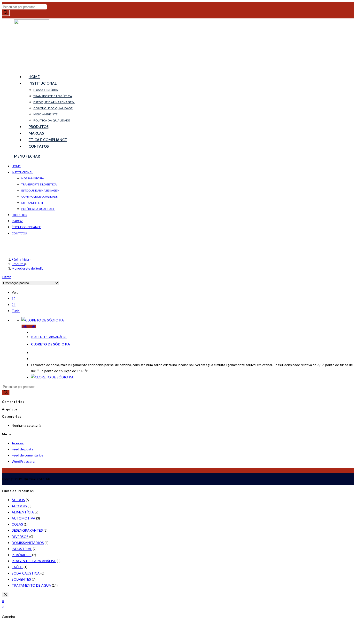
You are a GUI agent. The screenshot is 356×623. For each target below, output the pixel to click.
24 (13, 305)
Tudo (16, 311)
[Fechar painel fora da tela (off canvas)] (5, 594)
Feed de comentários (27, 455)
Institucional (22, 172)
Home (16, 166)
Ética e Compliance (26, 227)
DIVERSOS (20, 537)
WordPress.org (23, 461)
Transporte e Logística (39, 184)
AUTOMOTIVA (23, 518)
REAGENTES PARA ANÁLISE (49, 337)
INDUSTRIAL (22, 549)
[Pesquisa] (6, 13)
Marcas (17, 221)
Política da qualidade (38, 209)
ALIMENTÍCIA (23, 512)
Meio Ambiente (32, 203)
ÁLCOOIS (19, 506)
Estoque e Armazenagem (40, 190)
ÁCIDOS (18, 500)
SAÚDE (17, 567)
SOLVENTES (21, 579)
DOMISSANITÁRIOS (28, 543)
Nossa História (32, 178)
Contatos (19, 233)
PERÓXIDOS (21, 555)
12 (13, 298)
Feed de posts (22, 449)
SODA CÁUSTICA (26, 573)
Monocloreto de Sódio (28, 268)
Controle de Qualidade (39, 196)
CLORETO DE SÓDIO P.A (50, 344)
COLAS (17, 524)
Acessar (18, 443)
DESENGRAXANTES (27, 530)
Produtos (19, 215)
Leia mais (29, 326)
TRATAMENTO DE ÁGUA (31, 585)
